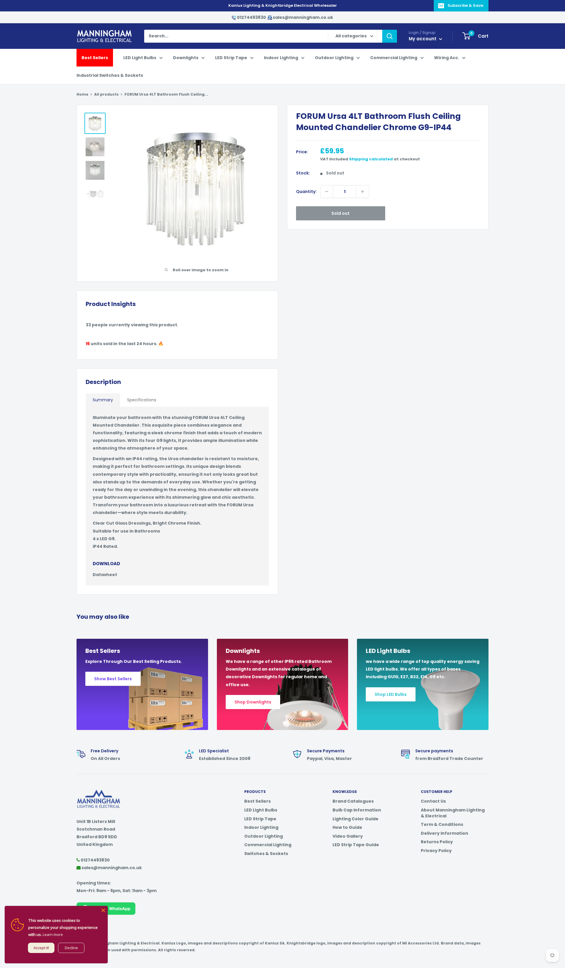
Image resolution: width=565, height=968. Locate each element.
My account (423, 39)
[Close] (103, 910)
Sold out (340, 213)
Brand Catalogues (353, 801)
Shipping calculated (371, 159)
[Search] (389, 36)
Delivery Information (444, 833)
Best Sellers (95, 58)
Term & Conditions (442, 824)
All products (106, 94)
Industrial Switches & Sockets (110, 75)
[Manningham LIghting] (99, 793)
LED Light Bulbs (139, 58)
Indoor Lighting (281, 58)
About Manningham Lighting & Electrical (453, 813)
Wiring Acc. (446, 58)
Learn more (53, 934)
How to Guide (347, 827)
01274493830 (251, 17)
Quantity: (306, 191)
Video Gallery (348, 836)
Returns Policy (437, 842)
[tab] (103, 400)
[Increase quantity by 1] (362, 191)
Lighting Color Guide (355, 819)
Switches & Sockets (266, 853)
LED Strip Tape (231, 58)
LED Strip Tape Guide (356, 845)
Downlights (185, 58)
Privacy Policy (436, 851)
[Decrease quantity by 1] (326, 191)
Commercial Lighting (393, 58)
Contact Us (433, 801)
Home (82, 94)
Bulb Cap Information (357, 810)
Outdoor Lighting (334, 58)
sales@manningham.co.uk (302, 17)
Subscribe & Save (465, 5)
